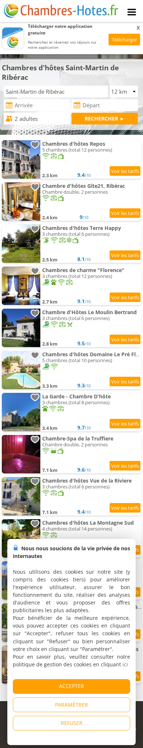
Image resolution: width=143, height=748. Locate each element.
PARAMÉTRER (71, 704)
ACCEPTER (71, 685)
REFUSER (71, 722)
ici (125, 664)
